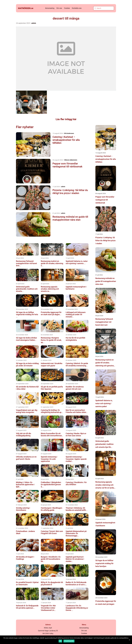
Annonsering (49, 8)
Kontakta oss (76, 8)
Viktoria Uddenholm (70, 160)
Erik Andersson (69, 133)
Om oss (59, 8)
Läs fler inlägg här (66, 119)
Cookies (67, 8)
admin (33, 23)
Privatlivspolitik (68, 641)
